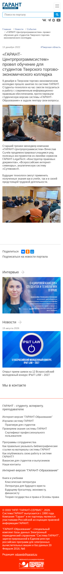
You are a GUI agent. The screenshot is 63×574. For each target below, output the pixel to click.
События (31, 29)
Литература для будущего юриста (25, 485)
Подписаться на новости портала (25, 256)
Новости (19, 29)
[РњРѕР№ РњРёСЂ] (32, 252)
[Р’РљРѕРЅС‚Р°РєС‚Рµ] (23, 252)
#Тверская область (51, 47)
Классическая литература (20, 482)
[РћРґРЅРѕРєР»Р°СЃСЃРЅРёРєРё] (28, 252)
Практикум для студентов (20, 424)
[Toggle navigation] (57, 6)
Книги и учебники (12, 478)
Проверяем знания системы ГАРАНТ (24, 428)
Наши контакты (11, 464)
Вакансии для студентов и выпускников (26, 460)
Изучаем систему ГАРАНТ (18, 421)
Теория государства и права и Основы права (32, 497)
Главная (6, 29)
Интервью (10, 272)
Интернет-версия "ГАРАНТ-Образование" (27, 416)
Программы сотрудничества (19, 442)
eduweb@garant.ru (26, 554)
